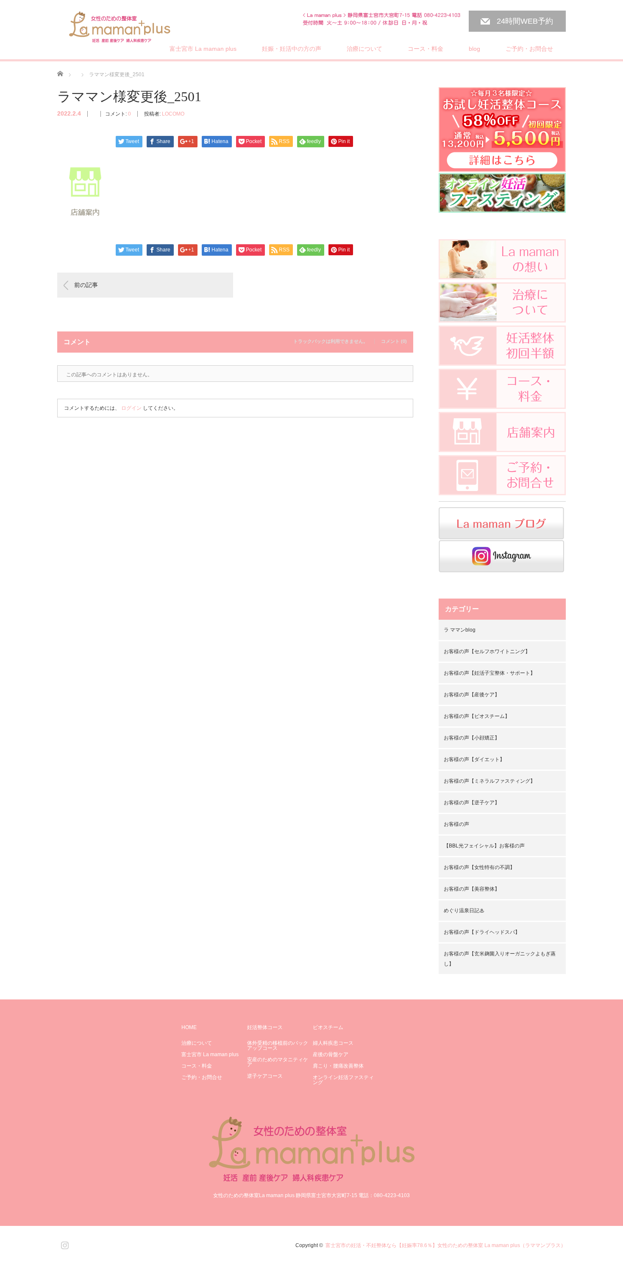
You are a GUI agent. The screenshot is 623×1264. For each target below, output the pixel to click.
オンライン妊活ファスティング (343, 1080)
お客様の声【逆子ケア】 (472, 803)
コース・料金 (425, 48)
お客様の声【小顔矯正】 (472, 738)
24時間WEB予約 (525, 21)
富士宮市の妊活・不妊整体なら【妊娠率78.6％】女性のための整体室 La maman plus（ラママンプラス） (445, 1245)
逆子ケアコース (265, 1076)
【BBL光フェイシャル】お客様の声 (484, 846)
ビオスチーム (328, 1027)
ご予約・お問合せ (529, 48)
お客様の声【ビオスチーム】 (477, 716)
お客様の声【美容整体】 (472, 889)
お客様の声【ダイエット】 (474, 759)
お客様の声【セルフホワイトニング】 (487, 651)
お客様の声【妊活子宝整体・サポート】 (489, 673)
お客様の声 (456, 824)
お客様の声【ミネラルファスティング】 (489, 781)
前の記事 (86, 285)
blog (474, 48)
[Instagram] (63, 1243)
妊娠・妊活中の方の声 (291, 48)
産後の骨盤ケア (330, 1054)
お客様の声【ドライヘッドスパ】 (482, 932)
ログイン (131, 408)
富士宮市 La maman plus (203, 48)
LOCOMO (173, 114)
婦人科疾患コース (333, 1043)
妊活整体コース (265, 1027)
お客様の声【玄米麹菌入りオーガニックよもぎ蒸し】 (500, 959)
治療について (364, 48)
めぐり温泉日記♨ (464, 911)
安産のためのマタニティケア (277, 1062)
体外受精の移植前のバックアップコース (277, 1045)
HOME (189, 1027)
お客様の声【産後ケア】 (472, 695)
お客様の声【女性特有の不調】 (479, 867)
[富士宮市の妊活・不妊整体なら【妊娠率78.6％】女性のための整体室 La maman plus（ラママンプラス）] (120, 27)
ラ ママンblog (460, 630)
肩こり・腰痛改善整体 (338, 1065)
